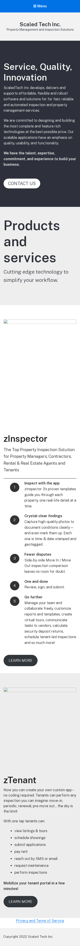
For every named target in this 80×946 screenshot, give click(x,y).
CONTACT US (22, 183)
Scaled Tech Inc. (40, 24)
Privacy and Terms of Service (40, 921)
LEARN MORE (20, 660)
